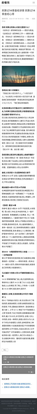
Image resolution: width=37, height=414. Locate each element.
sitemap (23, 411)
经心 (4, 350)
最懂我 (15, 408)
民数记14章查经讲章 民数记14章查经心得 (18, 387)
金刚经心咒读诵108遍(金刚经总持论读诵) (18, 384)
